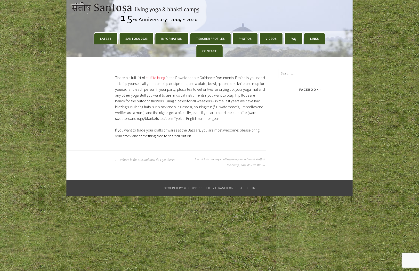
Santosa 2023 (136, 38)
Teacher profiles (210, 38)
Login (251, 188)
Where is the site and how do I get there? (147, 160)
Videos (271, 38)
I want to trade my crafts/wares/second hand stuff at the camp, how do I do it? (230, 162)
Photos (245, 38)
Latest (106, 38)
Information (171, 38)
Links (314, 38)
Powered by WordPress (183, 188)
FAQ (293, 38)
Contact (209, 51)
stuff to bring (155, 77)
